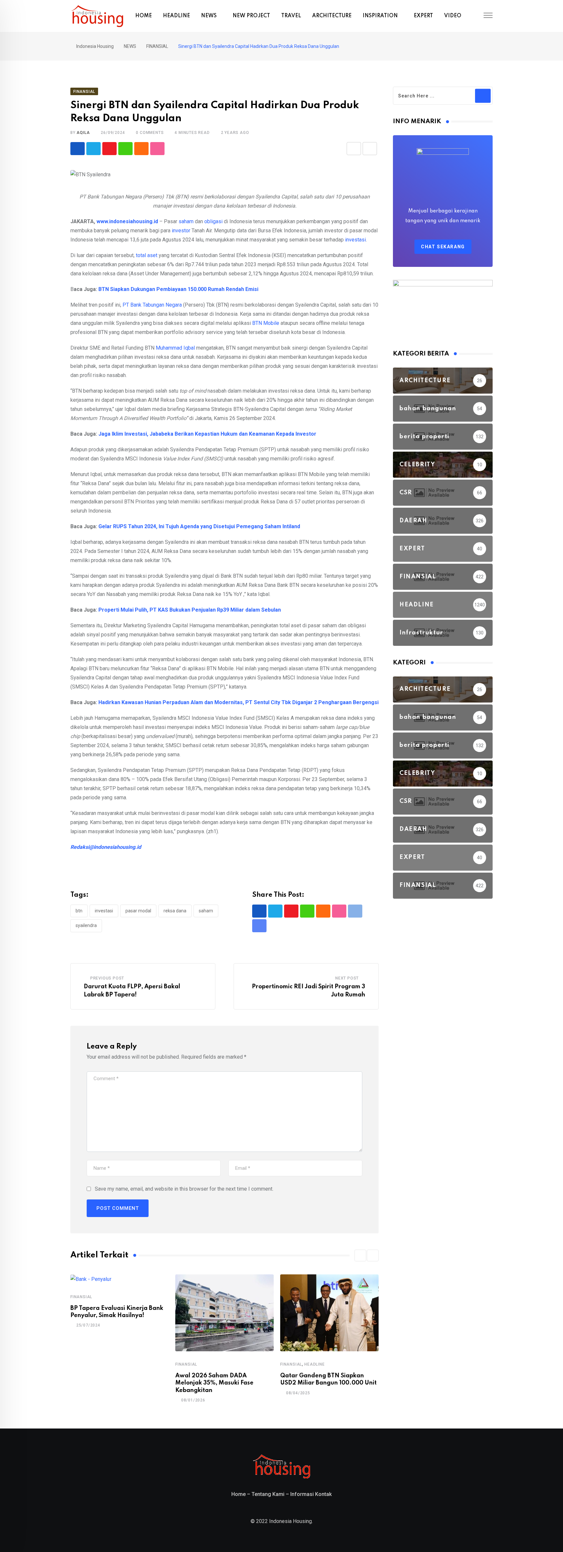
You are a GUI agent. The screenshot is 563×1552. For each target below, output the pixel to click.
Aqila (83, 132)
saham (186, 221)
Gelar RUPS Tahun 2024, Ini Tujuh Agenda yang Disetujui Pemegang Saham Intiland (199, 526)
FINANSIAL (81, 1297)
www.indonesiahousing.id (127, 221)
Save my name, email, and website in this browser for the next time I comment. (184, 1189)
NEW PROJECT (251, 16)
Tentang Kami (268, 1494)
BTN (79, 910)
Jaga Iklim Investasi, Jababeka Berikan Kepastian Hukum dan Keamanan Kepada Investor (207, 434)
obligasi (213, 221)
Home (238, 1494)
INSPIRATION (380, 16)
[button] (360, 1255)
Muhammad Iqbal (175, 348)
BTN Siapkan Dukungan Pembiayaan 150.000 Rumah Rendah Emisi (178, 289)
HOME (143, 16)
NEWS (209, 16)
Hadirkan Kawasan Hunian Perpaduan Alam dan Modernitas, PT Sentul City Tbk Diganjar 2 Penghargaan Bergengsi (238, 702)
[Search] (476, 16)
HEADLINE (176, 16)
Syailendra (86, 925)
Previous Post (107, 978)
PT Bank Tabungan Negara (152, 305)
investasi (355, 240)
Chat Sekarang (443, 246)
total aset (146, 255)
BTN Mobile (265, 323)
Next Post (347, 978)
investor (181, 230)
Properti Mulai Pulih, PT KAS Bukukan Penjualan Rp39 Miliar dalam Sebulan (189, 610)
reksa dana (175, 910)
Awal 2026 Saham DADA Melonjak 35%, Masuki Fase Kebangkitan (214, 1383)
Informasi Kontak (311, 1494)
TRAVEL (291, 16)
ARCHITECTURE (332, 16)
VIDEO (452, 16)
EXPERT (423, 16)
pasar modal (138, 910)
